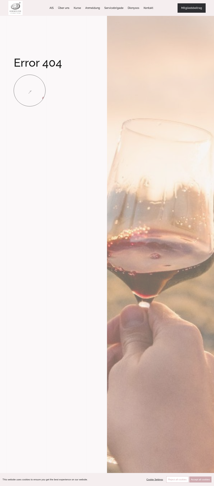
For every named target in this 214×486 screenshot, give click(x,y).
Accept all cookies (200, 479)
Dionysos (133, 8)
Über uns (63, 8)
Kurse (77, 8)
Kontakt (148, 8)
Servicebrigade (113, 8)
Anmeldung (92, 8)
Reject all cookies (177, 479)
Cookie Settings (154, 479)
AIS (51, 8)
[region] (107, 479)
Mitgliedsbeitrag (191, 8)
